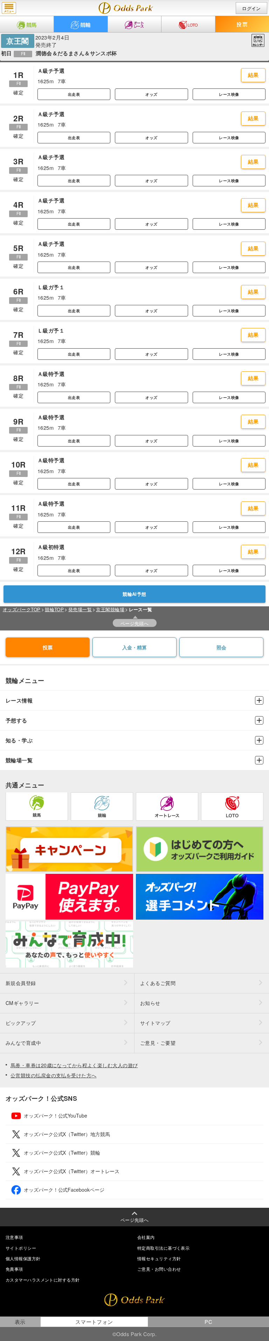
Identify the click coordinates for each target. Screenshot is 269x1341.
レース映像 (229, 94)
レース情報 (19, 700)
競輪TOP (54, 609)
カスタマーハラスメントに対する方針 (43, 1280)
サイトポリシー (21, 1248)
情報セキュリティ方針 (159, 1258)
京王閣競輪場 (110, 609)
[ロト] (188, 24)
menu (9, 8)
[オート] (134, 24)
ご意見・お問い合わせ (159, 1269)
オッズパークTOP (22, 609)
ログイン (251, 8)
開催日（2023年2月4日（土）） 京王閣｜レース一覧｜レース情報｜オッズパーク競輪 (125, 8)
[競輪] (81, 24)
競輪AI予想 (134, 594)
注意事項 (14, 1237)
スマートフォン (94, 1321)
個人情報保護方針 (23, 1258)
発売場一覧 (80, 609)
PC (208, 1321)
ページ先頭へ (134, 623)
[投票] (242, 24)
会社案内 (146, 1237)
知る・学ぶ (19, 740)
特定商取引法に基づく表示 (163, 1248)
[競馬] (27, 24)
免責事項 (14, 1269)
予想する (16, 720)
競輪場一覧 (19, 760)
